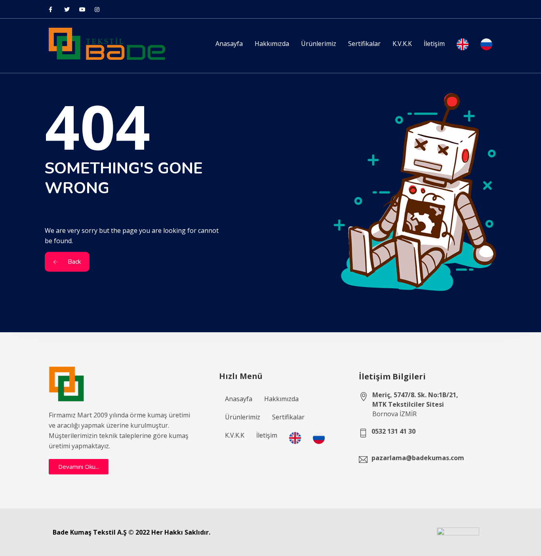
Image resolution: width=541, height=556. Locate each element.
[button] (79, 466)
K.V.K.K (402, 43)
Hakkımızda (272, 43)
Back (73, 261)
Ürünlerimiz (318, 43)
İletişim (434, 43)
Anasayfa (229, 43)
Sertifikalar (364, 43)
